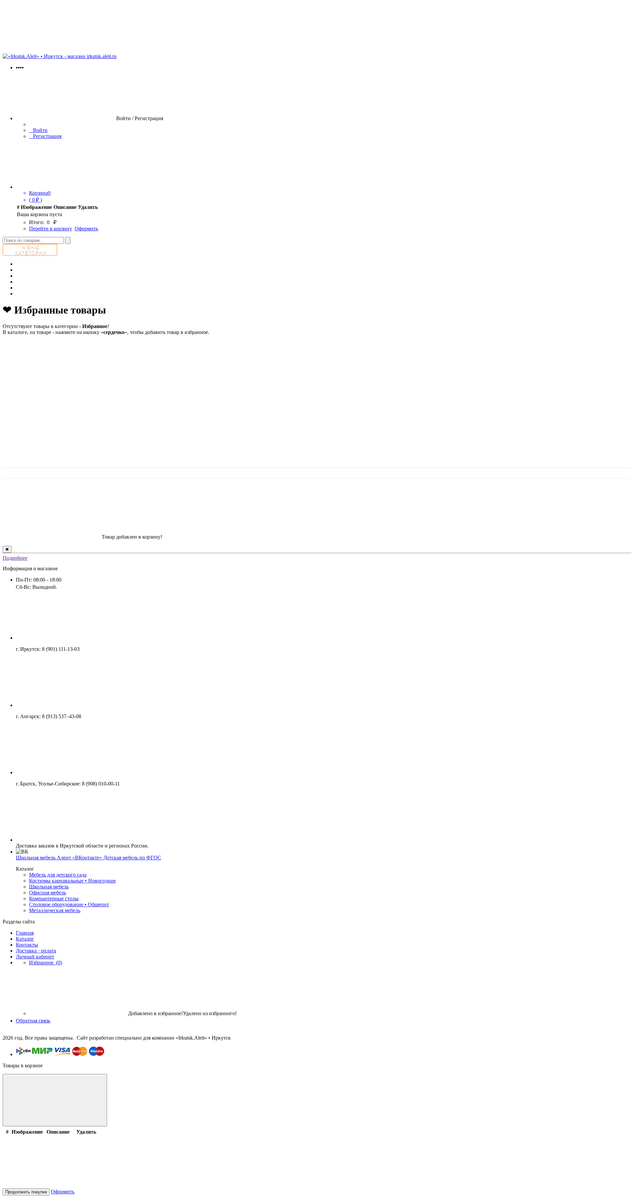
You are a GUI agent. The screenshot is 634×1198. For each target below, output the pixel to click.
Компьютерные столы (54, 898)
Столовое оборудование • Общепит (69, 904)
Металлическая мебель (54, 910)
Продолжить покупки (26, 1191)
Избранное (45, 962)
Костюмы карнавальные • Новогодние (72, 880)
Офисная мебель (47, 892)
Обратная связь (33, 1020)
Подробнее (15, 558)
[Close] (55, 1100)
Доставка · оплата (36, 950)
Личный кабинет (35, 956)
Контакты (27, 945)
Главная (25, 933)
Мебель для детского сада (58, 875)
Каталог (25, 939)
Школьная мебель (49, 886)
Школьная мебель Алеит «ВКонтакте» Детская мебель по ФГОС (88, 857)
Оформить (86, 228)
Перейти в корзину (50, 228)
